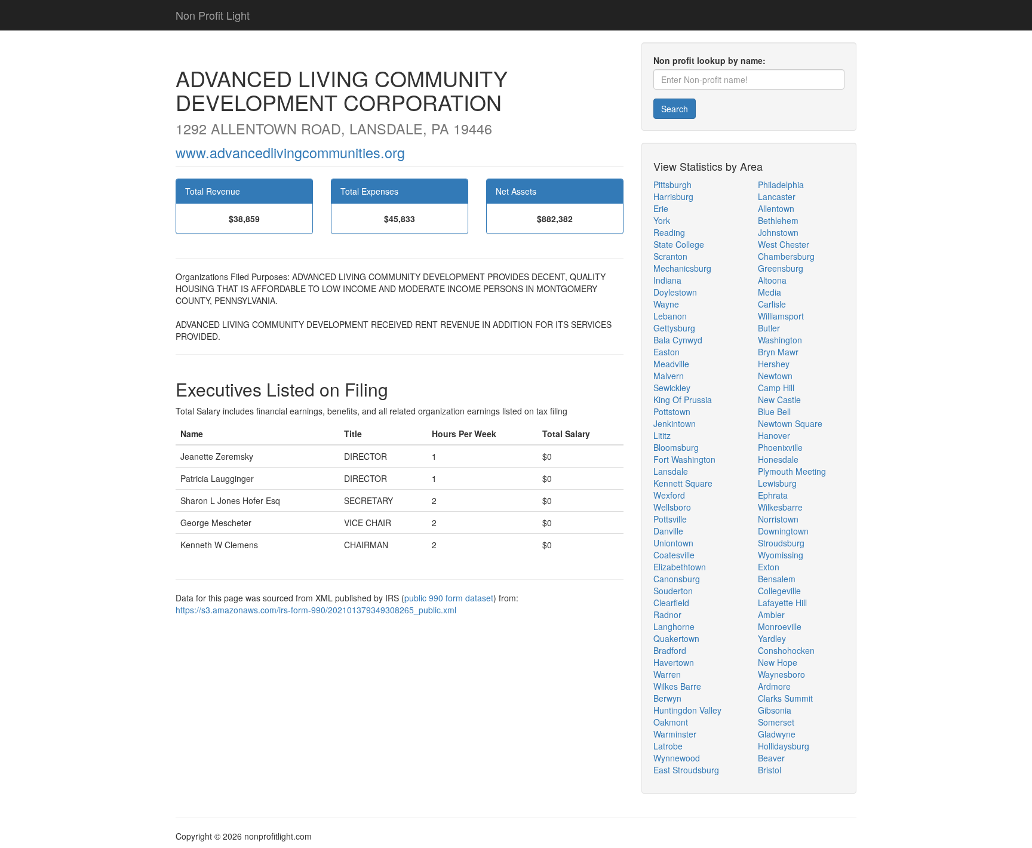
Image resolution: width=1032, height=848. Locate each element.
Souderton (673, 591)
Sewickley (671, 388)
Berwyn (667, 698)
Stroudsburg (781, 543)
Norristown (778, 519)
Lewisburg (777, 483)
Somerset (776, 722)
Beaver (771, 758)
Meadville (671, 364)
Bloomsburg (676, 447)
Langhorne (674, 626)
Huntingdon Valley (687, 710)
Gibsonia (774, 710)
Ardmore (774, 686)
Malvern (668, 376)
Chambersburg (786, 256)
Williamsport (781, 316)
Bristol (769, 770)
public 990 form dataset (448, 598)
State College (678, 244)
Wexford (669, 495)
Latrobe (668, 746)
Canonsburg (676, 579)
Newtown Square (790, 423)
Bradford (669, 650)
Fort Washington (684, 459)
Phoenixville (780, 447)
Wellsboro (672, 507)
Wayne (666, 304)
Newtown (775, 376)
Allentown (776, 208)
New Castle (779, 399)
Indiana (667, 280)
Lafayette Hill (782, 603)
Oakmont (670, 722)
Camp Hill (776, 388)
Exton (768, 567)
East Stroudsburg (686, 770)
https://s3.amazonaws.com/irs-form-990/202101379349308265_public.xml (316, 610)
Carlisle (772, 304)
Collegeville (779, 591)
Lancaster (777, 196)
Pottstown (671, 411)
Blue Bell (774, 411)
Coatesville (674, 555)
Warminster (674, 734)
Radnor (667, 614)
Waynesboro (781, 674)
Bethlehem (778, 220)
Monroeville (779, 626)
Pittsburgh (672, 185)
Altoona (772, 280)
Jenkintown (674, 423)
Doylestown (675, 292)
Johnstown (778, 232)
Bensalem (777, 579)
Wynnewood (676, 758)
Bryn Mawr (778, 352)
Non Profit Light (213, 15)
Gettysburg (674, 328)
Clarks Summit (785, 698)
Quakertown (676, 638)
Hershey (774, 364)
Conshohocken (786, 650)
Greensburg (780, 268)
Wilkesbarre (780, 507)
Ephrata (773, 495)
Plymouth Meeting (792, 471)
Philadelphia (781, 185)
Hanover (774, 435)
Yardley (772, 638)
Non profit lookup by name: (709, 60)
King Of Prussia (682, 399)
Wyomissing (780, 555)
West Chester (783, 244)
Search (674, 109)
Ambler (771, 614)
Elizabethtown (679, 567)
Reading (669, 232)
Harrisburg (673, 196)
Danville (668, 531)
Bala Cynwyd (677, 340)
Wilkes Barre (677, 686)
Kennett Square (682, 483)
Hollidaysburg (783, 746)
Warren (667, 674)
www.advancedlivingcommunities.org (290, 152)
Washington (780, 340)
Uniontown (673, 543)
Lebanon (670, 316)
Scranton (670, 256)
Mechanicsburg (682, 268)
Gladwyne (777, 734)
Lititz (662, 435)
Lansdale (670, 471)
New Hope (777, 662)
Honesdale (778, 459)
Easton (666, 352)
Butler (769, 328)
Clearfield (671, 603)
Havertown (673, 662)
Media (769, 292)
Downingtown (783, 531)
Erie (660, 208)
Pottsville (670, 519)
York (661, 220)
